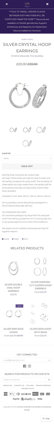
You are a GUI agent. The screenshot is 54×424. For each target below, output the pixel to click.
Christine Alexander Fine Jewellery (27, 56)
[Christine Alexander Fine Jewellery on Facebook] (24, 366)
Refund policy (28, 388)
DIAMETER (6, 153)
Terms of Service (43, 385)
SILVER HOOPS (27, 39)
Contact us (19, 385)
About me (7, 385)
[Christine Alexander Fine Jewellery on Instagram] (29, 366)
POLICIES (30, 385)
